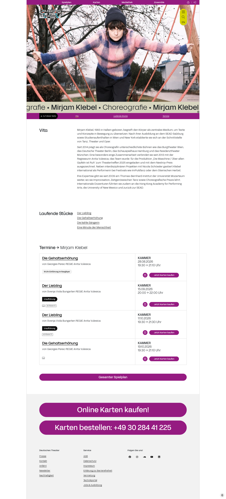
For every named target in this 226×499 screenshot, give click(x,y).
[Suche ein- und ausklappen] (183, 17)
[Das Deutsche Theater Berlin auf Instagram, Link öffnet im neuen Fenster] (137, 457)
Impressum (89, 465)
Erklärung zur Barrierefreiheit (97, 470)
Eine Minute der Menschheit (94, 227)
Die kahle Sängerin (88, 222)
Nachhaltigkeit (46, 475)
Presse (42, 456)
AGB (85, 456)
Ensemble (159, 2)
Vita (77, 116)
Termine (166, 116)
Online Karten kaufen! (113, 410)
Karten (96, 2)
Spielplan (66, 2)
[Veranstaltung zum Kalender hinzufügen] (145, 275)
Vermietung (89, 475)
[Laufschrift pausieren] (198, 112)
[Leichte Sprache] (188, 2)
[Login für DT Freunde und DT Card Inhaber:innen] (194, 2)
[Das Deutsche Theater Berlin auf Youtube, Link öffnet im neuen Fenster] (151, 457)
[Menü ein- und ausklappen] (183, 11)
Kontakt (43, 460)
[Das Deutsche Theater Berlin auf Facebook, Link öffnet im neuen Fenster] (129, 457)
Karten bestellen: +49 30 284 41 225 (113, 428)
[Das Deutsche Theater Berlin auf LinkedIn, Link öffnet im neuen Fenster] (159, 457)
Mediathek (127, 2)
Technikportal (90, 480)
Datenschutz (89, 460)
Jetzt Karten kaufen (164, 275)
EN (183, 22)
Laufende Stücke (120, 116)
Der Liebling (84, 213)
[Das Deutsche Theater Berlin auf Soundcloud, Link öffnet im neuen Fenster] (144, 457)
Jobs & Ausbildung (92, 485)
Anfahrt (43, 465)
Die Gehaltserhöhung (90, 218)
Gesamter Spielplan (113, 377)
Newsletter (44, 470)
